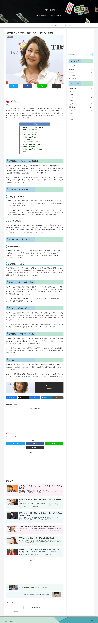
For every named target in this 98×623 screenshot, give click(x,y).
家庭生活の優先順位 (30, 134)
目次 (32, 124)
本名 (81, 101)
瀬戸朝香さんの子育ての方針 (30, 137)
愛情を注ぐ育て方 (30, 139)
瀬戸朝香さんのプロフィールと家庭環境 (33, 127)
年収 (81, 97)
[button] (91, 54)
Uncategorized (80, 88)
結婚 (81, 104)
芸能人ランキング (10, 105)
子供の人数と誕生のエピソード (33, 132)
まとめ (24, 151)
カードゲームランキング (12, 436)
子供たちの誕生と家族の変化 (30, 129)
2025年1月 (80, 75)
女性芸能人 (10, 404)
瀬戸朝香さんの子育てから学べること (32, 149)
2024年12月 (80, 78)
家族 (15, 404)
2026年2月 (80, 66)
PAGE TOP (94, 603)
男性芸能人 (80, 107)
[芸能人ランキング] (13, 102)
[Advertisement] (34, 94)
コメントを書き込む (35, 607)
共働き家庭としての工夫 (31, 141)
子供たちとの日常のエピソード (31, 146)
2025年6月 (80, 69)
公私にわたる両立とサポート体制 (31, 144)
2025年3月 (80, 72)
